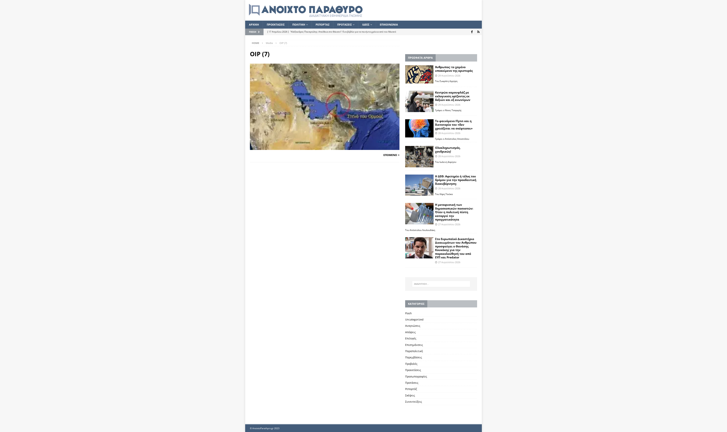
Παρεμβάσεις (413, 357)
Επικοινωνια (389, 24)
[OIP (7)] (324, 148)
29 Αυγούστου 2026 (449, 75)
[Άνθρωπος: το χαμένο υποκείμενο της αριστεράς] (419, 74)
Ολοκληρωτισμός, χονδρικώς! (447, 149)
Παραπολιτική (414, 351)
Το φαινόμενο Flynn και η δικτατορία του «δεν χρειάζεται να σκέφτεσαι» (454, 124)
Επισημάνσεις (414, 345)
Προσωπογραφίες (416, 376)
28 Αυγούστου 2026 (449, 133)
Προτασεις (344, 24)
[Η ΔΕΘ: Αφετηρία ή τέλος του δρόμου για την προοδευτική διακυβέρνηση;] (419, 185)
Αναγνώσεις (412, 326)
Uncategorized (414, 319)
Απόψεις (410, 332)
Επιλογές (410, 338)
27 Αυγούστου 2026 (449, 224)
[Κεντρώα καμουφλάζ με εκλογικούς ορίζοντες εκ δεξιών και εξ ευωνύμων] (419, 101)
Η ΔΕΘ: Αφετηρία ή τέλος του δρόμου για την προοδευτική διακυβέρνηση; (455, 180)
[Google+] (478, 32)
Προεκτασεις (276, 24)
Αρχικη (254, 24)
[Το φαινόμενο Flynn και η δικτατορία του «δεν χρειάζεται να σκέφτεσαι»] (419, 128)
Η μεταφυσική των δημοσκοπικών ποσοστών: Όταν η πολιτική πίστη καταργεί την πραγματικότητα (454, 212)
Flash (408, 313)
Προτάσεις (411, 382)
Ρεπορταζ (322, 24)
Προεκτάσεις (413, 370)
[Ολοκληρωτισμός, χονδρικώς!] (419, 156)
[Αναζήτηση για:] (441, 284)
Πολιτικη (298, 24)
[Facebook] (472, 32)
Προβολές (411, 364)
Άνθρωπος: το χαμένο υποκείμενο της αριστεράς (454, 69)
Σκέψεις (410, 395)
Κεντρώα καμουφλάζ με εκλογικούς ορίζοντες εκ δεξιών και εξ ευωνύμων (452, 96)
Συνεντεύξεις (413, 401)
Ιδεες (365, 24)
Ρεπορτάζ (411, 389)
